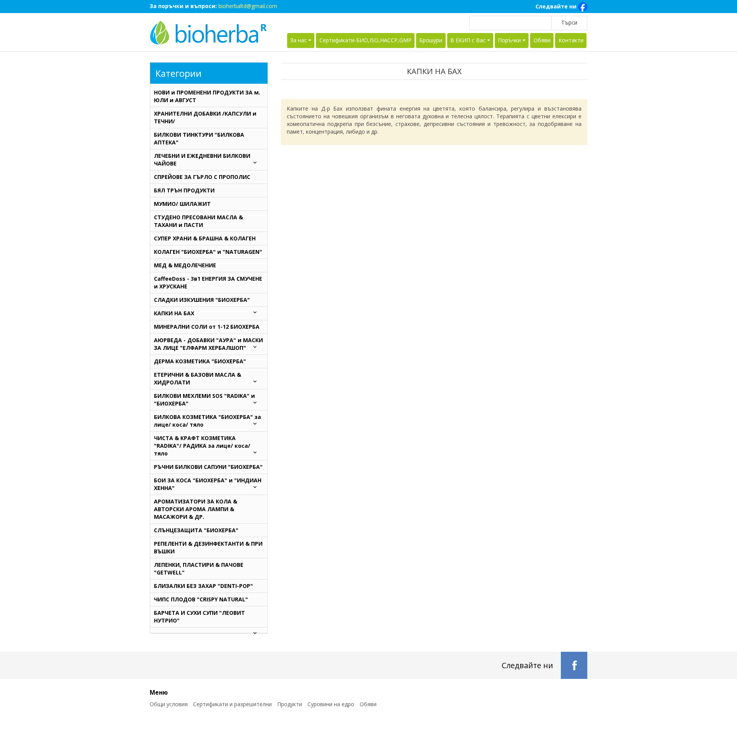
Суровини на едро (330, 704)
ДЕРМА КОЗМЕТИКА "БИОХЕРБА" (200, 361)
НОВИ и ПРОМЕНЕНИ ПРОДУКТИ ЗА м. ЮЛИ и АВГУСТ (207, 96)
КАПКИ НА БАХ (174, 313)
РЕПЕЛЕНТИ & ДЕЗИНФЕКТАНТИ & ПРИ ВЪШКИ (208, 547)
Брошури (430, 40)
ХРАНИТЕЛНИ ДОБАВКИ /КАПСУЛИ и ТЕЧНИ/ (205, 117)
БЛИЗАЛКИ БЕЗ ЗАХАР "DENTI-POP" (203, 585)
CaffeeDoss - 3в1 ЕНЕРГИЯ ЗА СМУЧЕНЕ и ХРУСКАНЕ (208, 282)
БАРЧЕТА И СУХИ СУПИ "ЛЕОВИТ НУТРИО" (199, 616)
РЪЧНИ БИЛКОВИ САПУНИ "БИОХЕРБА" (208, 466)
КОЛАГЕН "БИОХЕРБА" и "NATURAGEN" (208, 251)
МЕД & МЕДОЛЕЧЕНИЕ (185, 265)
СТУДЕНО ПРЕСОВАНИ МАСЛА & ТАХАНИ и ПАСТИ (198, 221)
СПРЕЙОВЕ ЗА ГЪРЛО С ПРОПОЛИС (202, 176)
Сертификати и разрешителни (232, 704)
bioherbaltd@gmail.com (247, 6)
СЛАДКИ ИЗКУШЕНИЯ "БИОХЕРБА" (202, 299)
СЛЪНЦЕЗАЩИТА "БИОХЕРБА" (196, 530)
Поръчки (509, 40)
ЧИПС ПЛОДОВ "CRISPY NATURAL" (201, 599)
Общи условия (169, 704)
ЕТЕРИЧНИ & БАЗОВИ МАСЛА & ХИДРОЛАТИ (197, 378)
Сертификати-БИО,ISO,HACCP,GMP (365, 40)
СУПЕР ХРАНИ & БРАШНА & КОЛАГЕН (205, 238)
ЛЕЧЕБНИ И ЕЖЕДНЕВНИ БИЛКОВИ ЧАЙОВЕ (202, 159)
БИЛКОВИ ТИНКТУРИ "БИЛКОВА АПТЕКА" (199, 138)
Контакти (571, 40)
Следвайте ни (556, 6)
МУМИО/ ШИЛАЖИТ (182, 203)
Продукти (289, 704)
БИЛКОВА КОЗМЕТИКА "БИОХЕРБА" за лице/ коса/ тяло (207, 420)
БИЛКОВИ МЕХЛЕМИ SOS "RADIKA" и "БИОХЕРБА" (204, 399)
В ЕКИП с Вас (468, 40)
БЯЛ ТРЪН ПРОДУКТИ (184, 190)
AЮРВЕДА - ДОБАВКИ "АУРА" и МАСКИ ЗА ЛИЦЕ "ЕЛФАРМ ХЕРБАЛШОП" (208, 343)
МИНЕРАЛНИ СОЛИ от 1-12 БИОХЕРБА (206, 326)
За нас (298, 40)
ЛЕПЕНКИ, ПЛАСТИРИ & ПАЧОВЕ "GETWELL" (198, 568)
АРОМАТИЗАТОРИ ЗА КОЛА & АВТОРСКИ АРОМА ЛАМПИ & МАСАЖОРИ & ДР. (195, 509)
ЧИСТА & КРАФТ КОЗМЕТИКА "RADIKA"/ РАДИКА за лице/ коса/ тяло (202, 445)
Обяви (542, 40)
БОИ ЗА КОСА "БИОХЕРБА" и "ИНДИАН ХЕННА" (207, 484)
